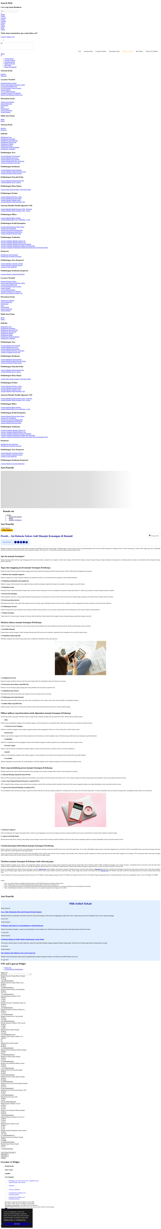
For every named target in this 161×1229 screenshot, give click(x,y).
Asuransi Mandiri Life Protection (10, 156)
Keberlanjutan (5, 109)
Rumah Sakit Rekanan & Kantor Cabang (13, 85)
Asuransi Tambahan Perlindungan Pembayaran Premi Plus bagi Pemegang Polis (24, 247)
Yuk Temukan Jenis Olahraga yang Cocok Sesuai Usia (18, 953)
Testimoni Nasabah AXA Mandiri (11, 93)
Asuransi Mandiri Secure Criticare (11, 182)
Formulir (3, 22)
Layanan (3, 18)
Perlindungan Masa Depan (8, 142)
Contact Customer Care (8, 37)
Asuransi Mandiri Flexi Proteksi (10, 159)
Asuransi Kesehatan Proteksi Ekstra (11, 173)
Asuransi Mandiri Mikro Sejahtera (11, 218)
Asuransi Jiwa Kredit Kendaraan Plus (12, 230)
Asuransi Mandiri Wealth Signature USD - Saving (15, 211)
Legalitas (7, 1173)
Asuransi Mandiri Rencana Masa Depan (12, 227)
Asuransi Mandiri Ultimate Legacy (11, 200)
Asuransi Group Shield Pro (9, 267)
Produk (3, 15)
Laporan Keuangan (6, 110)
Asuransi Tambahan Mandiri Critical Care (13, 241)
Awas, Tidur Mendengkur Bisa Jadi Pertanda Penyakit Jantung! (21, 912)
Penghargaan (4, 105)
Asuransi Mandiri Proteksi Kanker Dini (12, 181)
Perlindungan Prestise (7, 144)
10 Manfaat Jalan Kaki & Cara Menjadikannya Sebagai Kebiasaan (22, 925)
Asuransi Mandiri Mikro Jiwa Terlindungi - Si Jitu (15, 220)
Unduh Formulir (5, 90)
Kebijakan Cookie (8, 1220)
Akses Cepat (9, 1170)
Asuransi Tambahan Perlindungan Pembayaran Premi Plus (18, 246)
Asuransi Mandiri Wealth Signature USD (13, 202)
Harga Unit (7, 967)
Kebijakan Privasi (21, 1220)
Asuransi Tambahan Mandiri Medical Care (13, 242)
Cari (79, 51)
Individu (3, 74)
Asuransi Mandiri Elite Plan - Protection (12, 161)
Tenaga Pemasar (5, 112)
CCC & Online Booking (8, 91)
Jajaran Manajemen (6, 104)
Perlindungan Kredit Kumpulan (10, 147)
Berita (3, 28)
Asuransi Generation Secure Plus (10, 163)
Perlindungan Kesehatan (8, 139)
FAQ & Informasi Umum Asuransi (11, 88)
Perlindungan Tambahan (8, 149)
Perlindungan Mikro (7, 145)
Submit (3, 1158)
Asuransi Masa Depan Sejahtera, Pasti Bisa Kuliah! (16, 189)
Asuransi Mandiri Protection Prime (11, 233)
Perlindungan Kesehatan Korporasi (11, 256)
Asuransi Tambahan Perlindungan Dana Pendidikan (16, 244)
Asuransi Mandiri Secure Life (9, 158)
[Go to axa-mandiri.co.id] (80, 46)
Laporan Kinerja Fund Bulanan (13, 969)
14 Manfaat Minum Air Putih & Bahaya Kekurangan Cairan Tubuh (22, 939)
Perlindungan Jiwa (6, 137)
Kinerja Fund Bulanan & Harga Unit (11, 95)
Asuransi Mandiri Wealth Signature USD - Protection (16, 209)
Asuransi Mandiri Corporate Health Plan (13, 274)
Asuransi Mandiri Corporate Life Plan (12, 263)
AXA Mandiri (9, 1177)
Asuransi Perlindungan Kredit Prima (11, 232)
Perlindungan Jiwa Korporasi (9, 255)
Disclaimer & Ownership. (12, 1205)
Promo (3, 25)
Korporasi (4, 76)
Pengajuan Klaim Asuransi (8, 83)
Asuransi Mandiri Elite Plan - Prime (11, 197)
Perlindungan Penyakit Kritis (9, 140)
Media (2, 119)
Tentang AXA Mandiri (7, 102)
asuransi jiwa (42, 869)
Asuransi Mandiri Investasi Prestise (11, 198)
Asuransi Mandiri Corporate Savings (11, 265)
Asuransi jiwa (98, 869)
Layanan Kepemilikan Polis (9, 86)
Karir (2, 107)
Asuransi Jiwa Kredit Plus (8, 228)
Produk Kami (9, 1166)
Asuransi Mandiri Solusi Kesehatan (11, 170)
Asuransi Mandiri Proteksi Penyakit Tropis (13, 172)
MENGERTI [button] (17, 1224)
